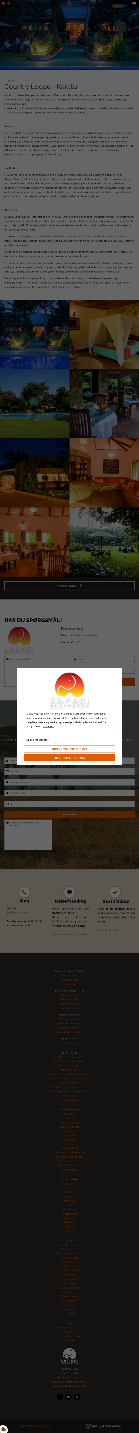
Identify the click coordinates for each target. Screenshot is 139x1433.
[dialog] (69, 716)
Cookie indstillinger (37, 739)
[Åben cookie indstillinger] (4, 1429)
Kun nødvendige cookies (69, 748)
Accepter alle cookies (69, 757)
